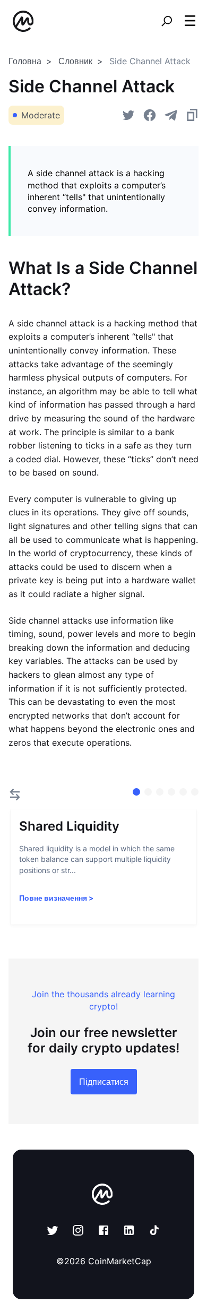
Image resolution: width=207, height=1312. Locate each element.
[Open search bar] (166, 21)
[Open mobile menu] (190, 21)
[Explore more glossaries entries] (14, 794)
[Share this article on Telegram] (171, 115)
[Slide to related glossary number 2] (159, 792)
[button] (190, 20)
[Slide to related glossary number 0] (136, 792)
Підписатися (103, 1081)
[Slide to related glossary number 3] (171, 792)
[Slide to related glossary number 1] (148, 792)
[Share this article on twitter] (128, 115)
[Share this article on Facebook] (149, 115)
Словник (75, 61)
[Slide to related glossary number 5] (195, 792)
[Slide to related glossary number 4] (183, 792)
